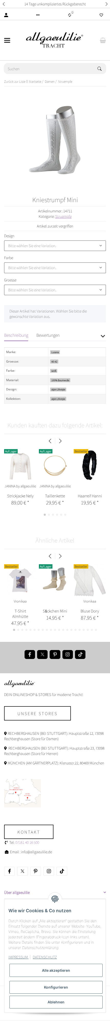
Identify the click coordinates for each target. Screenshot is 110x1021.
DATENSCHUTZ (45, 956)
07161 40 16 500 (27, 842)
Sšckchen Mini (55, 611)
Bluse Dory (90, 611)
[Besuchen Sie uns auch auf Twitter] (42, 654)
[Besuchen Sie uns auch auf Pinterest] (55, 654)
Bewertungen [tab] (48, 335)
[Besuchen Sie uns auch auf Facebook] (30, 654)
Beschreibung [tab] (16, 335)
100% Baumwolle (60, 380)
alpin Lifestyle (58, 389)
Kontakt (28, 832)
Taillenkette (55, 495)
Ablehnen (56, 1002)
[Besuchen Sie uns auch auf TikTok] (80, 654)
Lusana (55, 352)
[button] (3, 4)
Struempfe (63, 216)
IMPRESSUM (18, 956)
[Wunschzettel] (101, 15)
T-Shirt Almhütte (20, 613)
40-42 (54, 361)
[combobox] (55, 246)
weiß (53, 371)
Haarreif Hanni (90, 495)
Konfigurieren (56, 987)
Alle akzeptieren (56, 970)
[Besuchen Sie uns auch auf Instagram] (67, 654)
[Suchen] (101, 69)
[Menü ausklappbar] (7, 40)
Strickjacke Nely (20, 495)
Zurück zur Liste (14, 81)
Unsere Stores (37, 713)
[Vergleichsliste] (70, 15)
